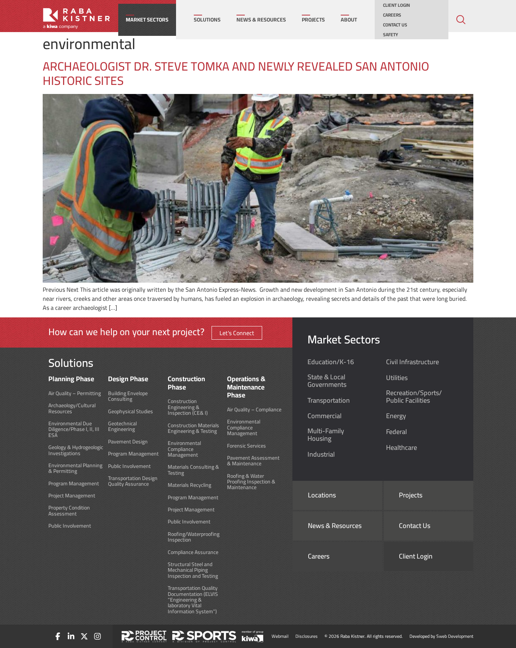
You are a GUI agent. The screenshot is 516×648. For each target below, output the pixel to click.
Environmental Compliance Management (184, 449)
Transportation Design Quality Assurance (133, 481)
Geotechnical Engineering (122, 427)
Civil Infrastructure (412, 362)
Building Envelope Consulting (128, 396)
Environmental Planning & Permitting (75, 468)
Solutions (207, 20)
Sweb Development (454, 636)
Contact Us (395, 25)
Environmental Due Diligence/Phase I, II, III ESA (73, 429)
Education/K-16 (330, 362)
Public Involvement (69, 526)
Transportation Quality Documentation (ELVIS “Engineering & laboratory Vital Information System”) (193, 599)
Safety (390, 34)
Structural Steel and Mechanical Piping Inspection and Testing (193, 570)
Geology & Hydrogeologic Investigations (75, 450)
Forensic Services (246, 446)
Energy (396, 416)
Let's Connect (236, 333)
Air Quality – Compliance (254, 410)
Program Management (73, 483)
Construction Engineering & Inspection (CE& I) (188, 407)
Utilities (397, 378)
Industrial (321, 454)
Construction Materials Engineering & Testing (193, 428)
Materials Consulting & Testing (193, 470)
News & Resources (261, 20)
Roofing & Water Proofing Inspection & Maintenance (251, 482)
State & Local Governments (326, 380)
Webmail (280, 636)
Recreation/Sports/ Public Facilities (414, 396)
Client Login (396, 5)
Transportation (328, 400)
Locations (322, 495)
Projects (313, 20)
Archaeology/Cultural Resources (72, 408)
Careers (392, 15)
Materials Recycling (189, 485)
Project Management (71, 496)
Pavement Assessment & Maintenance (253, 461)
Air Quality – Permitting (74, 393)
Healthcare (401, 447)
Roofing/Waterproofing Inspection (193, 537)
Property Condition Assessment (69, 511)
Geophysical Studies (130, 411)
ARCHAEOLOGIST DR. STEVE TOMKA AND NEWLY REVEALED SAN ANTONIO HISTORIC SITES (236, 73)
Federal (396, 432)
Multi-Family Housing (325, 434)
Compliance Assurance (193, 552)
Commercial (324, 416)
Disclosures (306, 636)
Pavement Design (128, 442)
